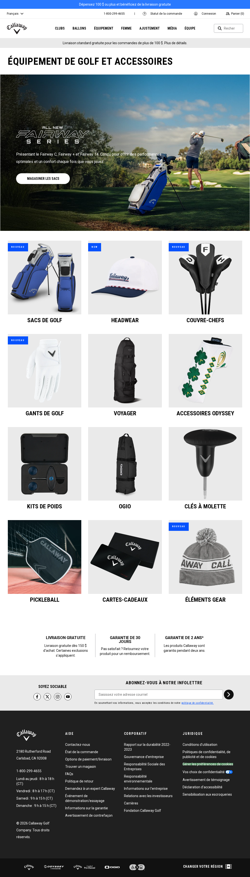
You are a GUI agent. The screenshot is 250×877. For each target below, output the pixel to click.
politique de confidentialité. (197, 703)
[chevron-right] (229, 694)
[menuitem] (114, 13)
